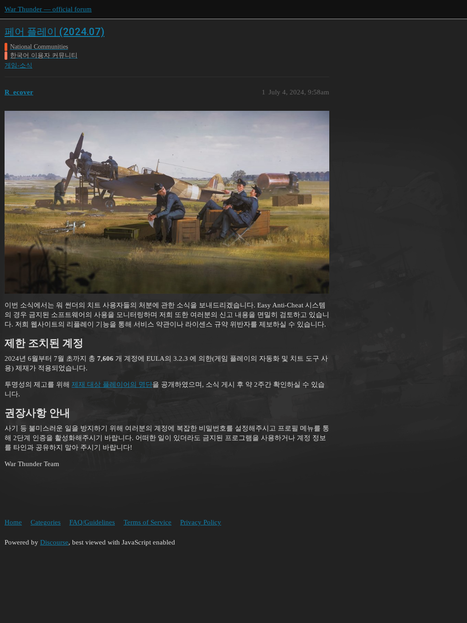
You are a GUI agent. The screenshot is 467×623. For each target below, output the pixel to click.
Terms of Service (147, 522)
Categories (46, 522)
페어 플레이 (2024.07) (54, 31)
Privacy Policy (200, 522)
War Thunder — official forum (48, 9)
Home (13, 522)
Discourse (54, 542)
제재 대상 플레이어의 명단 (112, 384)
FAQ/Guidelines (92, 522)
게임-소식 (18, 65)
